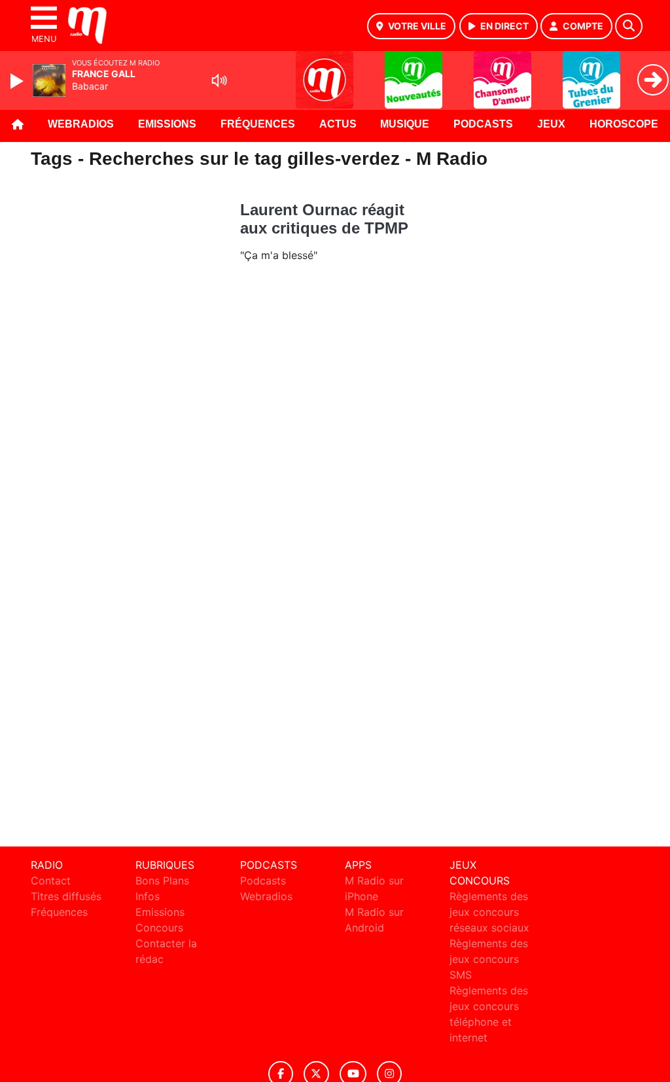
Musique (404, 124)
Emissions (167, 124)
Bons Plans (162, 880)
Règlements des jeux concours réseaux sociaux (489, 912)
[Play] (18, 81)
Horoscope (624, 124)
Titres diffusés (66, 896)
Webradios (81, 124)
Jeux (551, 124)
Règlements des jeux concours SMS (489, 959)
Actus (338, 124)
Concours (159, 927)
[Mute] (219, 80)
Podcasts (483, 124)
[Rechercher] (629, 26)
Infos (147, 896)
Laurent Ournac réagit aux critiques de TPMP (324, 219)
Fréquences (257, 124)
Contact (51, 880)
